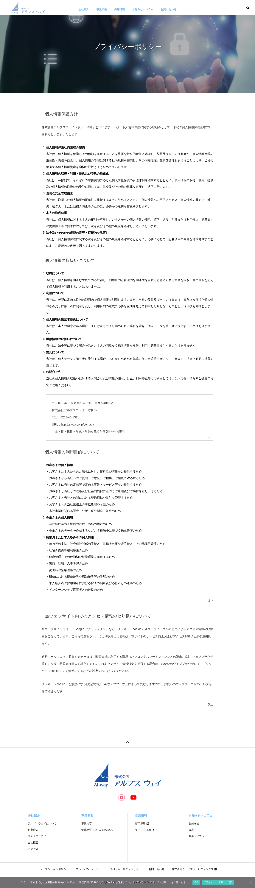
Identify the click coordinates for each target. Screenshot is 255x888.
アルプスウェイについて (42, 823)
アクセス (33, 848)
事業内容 (86, 823)
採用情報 (119, 9)
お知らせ (194, 823)
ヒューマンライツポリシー (53, 869)
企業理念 (33, 829)
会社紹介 (84, 9)
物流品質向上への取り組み (97, 829)
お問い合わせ (168, 9)
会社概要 (33, 842)
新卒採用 (140, 823)
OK (196, 882)
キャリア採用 (143, 829)
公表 (191, 829)
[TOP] (127, 741)
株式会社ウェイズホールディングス (193, 869)
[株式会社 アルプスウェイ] (28, 7)
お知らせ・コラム (142, 9)
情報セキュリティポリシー (125, 869)
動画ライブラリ (198, 836)
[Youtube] (133, 797)
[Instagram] (122, 797)
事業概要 (102, 9)
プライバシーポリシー (89, 869)
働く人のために (37, 836)
